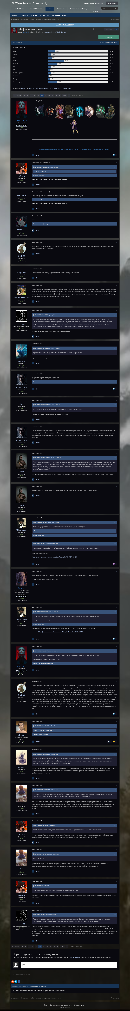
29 (24, 95)
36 (49, 95)
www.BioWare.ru (19, 9)
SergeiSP (21, 272)
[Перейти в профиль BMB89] (21, 247)
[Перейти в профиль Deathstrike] (14, 30)
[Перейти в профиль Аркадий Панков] (21, 290)
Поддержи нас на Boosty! (78, 9)
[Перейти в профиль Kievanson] (21, 221)
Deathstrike (52, 726)
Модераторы (44, 15)
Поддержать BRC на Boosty (65, 24)
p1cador (21, 735)
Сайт (49, 9)
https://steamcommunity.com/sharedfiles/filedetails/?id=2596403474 (60, 632)
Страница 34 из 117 (77, 95)
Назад (19, 95)
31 (112, 63)
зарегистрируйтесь (35, 88)
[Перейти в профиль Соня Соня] (21, 379)
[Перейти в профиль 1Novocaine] (21, 523)
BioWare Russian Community (29, 3)
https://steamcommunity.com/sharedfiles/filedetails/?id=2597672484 (54, 557)
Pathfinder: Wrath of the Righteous (55, 32)
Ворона (21, 361)
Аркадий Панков (21, 297)
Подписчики (108, 29)
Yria (21, 804)
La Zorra (21, 176)
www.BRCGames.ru (36, 9)
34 (112, 81)
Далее (64, 95)
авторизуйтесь (75, 957)
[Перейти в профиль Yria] (21, 793)
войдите (23, 88)
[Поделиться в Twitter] (15, 981)
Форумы (14, 15)
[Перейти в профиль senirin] (21, 461)
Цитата (38, 155)
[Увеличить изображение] (39, 111)
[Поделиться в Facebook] (19, 981)
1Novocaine (21, 530)
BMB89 (21, 256)
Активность (61, 9)
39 (59, 95)
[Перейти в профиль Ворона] (21, 351)
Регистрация (112, 3)
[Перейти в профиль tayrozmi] (21, 757)
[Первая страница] (14, 95)
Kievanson (21, 229)
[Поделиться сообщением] (116, 101)
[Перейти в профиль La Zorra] (21, 168)
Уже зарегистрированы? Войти (93, 3)
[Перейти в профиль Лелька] (21, 579)
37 (52, 95)
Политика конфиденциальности (61, 1005)
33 (38, 95)
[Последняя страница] (69, 95)
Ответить (108, 37)
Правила (34, 15)
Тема (46, 1005)
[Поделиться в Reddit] (12, 981)
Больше (95, 11)
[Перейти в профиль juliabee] (21, 316)
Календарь (24, 15)
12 (112, 54)
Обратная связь (79, 1005)
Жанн (21, 404)
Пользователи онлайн (59, 15)
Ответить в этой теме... (32, 965)
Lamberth (21, 195)
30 (27, 95)
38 (56, 95)
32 (34, 95)
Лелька (50, 612)
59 (112, 60)
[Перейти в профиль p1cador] (21, 727)
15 (116, 29)
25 (112, 51)
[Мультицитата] (33, 155)
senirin (21, 471)
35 (45, 95)
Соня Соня (21, 387)
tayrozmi (21, 767)
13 (112, 66)
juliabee (51, 167)
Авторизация (98, 29)
